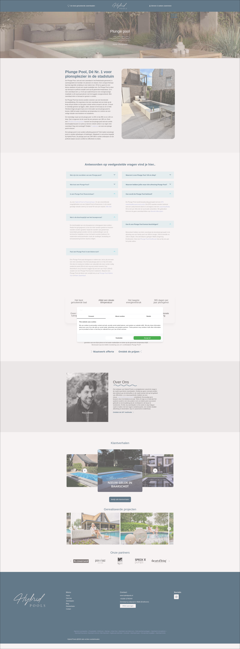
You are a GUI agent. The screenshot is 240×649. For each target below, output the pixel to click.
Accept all (147, 338)
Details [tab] (149, 316)
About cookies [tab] (120, 316)
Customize (119, 338)
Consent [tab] (91, 316)
